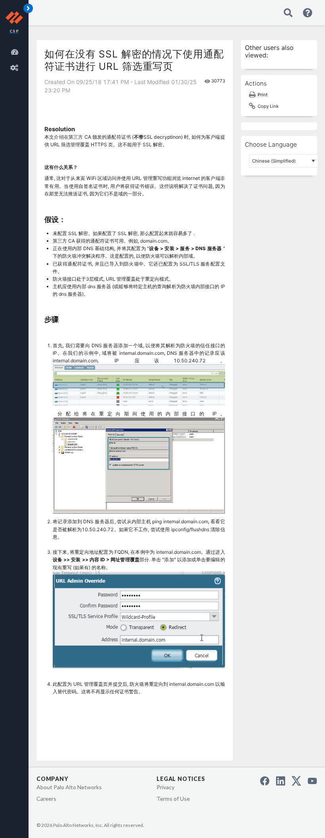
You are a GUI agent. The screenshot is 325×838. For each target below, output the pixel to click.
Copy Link (268, 106)
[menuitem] (16, 51)
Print (263, 95)
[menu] (16, 59)
